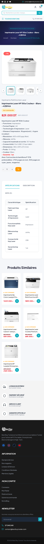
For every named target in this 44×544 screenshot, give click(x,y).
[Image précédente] (5, 67)
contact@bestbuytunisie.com (33, 1)
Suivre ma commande (9, 497)
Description (29, 185)
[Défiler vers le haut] (3, 90)
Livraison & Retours (8, 467)
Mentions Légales (8, 473)
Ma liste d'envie (7, 494)
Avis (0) (8, 193)
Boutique (14, 38)
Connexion (5, 487)
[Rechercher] (39, 13)
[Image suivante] (39, 67)
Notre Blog (5, 501)
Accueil (5, 38)
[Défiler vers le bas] (40, 90)
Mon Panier (5, 491)
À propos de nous (8, 460)
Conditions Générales (9, 470)
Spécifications (12, 185)
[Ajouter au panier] (18, 169)
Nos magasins (6, 463)
